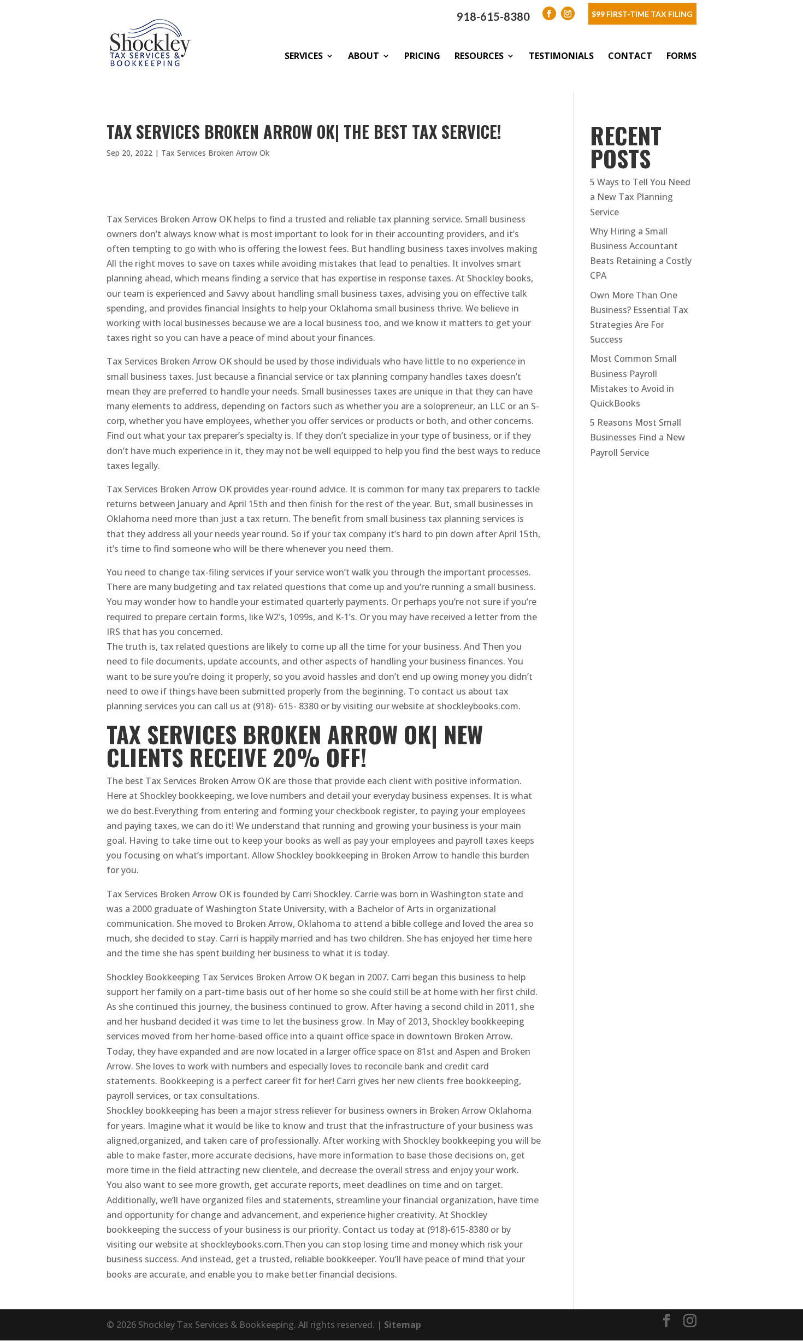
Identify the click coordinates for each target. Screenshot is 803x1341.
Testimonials (561, 56)
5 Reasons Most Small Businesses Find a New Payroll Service (637, 437)
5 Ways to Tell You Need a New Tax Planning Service (640, 196)
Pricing (422, 56)
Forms (681, 56)
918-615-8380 (493, 16)
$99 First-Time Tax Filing (642, 14)
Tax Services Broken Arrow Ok (215, 153)
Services (304, 56)
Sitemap (402, 1325)
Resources (479, 56)
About (363, 56)
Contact (630, 56)
